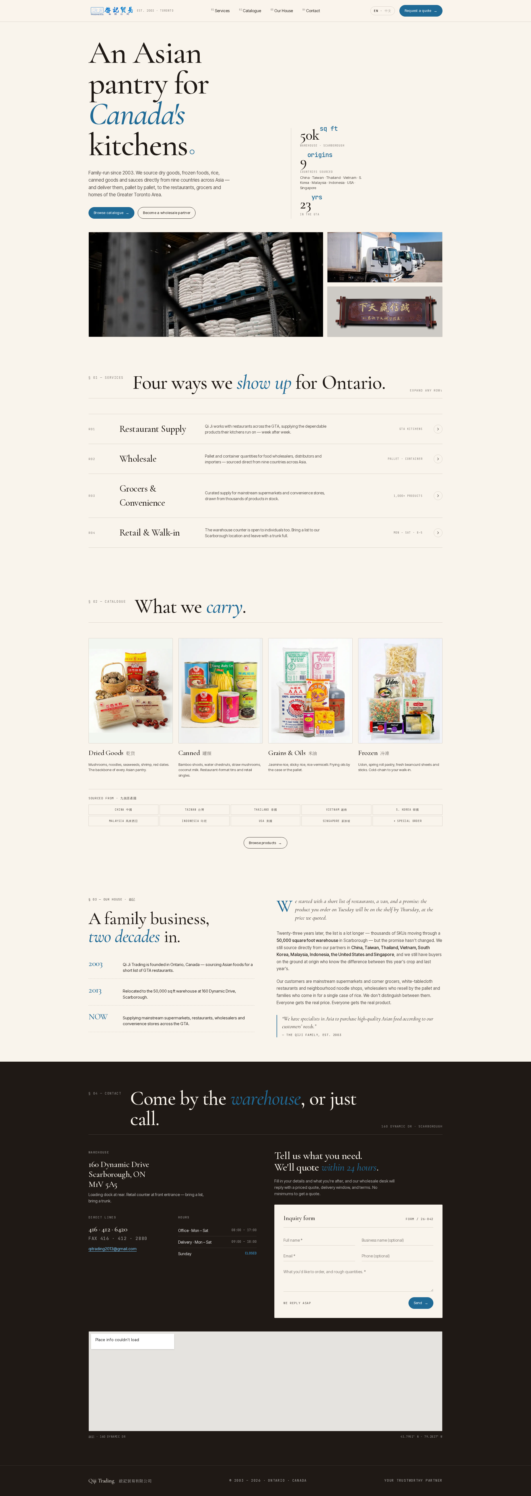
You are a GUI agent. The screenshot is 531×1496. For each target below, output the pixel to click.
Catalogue (250, 10)
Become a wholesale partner (166, 212)
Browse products (265, 842)
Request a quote (421, 10)
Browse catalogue (111, 212)
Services (220, 10)
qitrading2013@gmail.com (112, 1248)
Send (421, 1303)
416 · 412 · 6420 (107, 1229)
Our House (281, 10)
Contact (311, 10)
